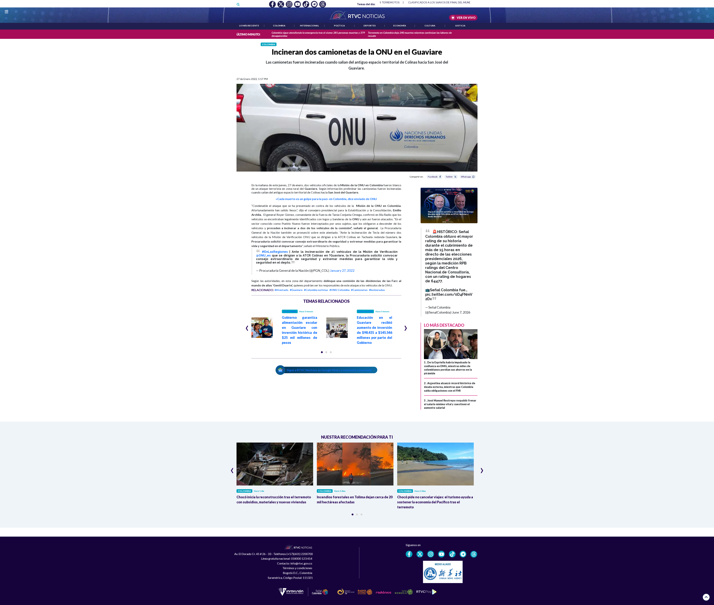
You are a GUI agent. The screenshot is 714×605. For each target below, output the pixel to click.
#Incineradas (377, 289)
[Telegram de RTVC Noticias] (463, 554)
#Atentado (281, 289)
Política (339, 25)
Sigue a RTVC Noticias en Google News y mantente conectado (329, 370)
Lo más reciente (249, 25)
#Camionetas (359, 289)
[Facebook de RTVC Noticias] (409, 554)
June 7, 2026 (461, 312)
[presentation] (247, 326)
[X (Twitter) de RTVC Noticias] (419, 554)
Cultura (429, 25)
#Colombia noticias (316, 289)
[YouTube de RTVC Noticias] (441, 554)
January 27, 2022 (342, 270)
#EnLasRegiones (275, 252)
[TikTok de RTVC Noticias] (452, 554)
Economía (399, 25)
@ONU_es (263, 255)
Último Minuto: (248, 34)
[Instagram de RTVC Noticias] (430, 554)
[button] (322, 352)
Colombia (279, 25)
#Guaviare (296, 289)
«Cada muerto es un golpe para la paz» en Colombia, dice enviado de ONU (326, 199)
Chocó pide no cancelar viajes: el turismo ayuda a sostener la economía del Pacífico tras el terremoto (435, 502)
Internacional (309, 25)
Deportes (370, 25)
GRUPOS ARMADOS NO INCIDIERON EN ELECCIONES (441, 2)
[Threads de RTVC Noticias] (473, 554)
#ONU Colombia (339, 289)
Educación (365, 311)
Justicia (460, 25)
